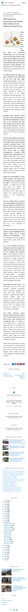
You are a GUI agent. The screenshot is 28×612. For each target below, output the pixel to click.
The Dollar (11, 474)
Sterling (16, 479)
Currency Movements (19, 471)
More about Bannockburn (14, 406)
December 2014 (8, 523)
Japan (10, 471)
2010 (5, 551)
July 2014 (6, 532)
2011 (5, 549)
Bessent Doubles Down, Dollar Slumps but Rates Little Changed (19, 579)
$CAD (5, 482)
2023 (5, 506)
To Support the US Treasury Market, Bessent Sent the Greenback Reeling (16, 453)
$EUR (5, 474)
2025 (5, 502)
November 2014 (8, 525)
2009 (5, 552)
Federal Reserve (7, 477)
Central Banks (12, 482)
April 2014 (6, 538)
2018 (5, 515)
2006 (5, 558)
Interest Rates (17, 488)
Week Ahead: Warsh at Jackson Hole (18, 570)
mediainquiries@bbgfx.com (14, 418)
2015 (5, 520)
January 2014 (7, 543)
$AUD (22, 479)
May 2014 (6, 536)
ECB (17, 474)
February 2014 (7, 541)
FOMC (13, 490)
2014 (5, 522)
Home (4, 12)
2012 (5, 547)
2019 (5, 513)
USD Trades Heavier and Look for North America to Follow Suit (17, 447)
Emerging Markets (8, 479)
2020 (5, 511)
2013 (5, 545)
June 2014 (6, 534)
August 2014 (7, 531)
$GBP (15, 477)
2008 (5, 554)
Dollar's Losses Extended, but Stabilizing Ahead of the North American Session (17, 459)
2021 (5, 509)
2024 (5, 504)
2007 (5, 556)
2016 (5, 518)
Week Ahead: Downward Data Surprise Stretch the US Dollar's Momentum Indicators (17, 441)
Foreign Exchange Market (9, 485)
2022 (5, 508)
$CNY (18, 490)
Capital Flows (7, 490)
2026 (5, 501)
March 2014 (7, 539)
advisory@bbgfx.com (16, 429)
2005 (5, 559)
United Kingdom (7, 488)
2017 (5, 517)
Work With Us (4, 602)
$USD (5, 471)
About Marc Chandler (6, 600)
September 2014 (8, 529)
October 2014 (7, 527)
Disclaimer (4, 604)
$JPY (21, 474)
